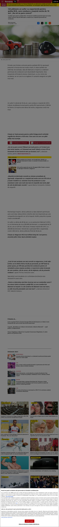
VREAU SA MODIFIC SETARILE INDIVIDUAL (29, 524)
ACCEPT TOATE (29, 521)
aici (16, 503)
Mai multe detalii (9, 496)
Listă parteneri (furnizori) (6, 517)
